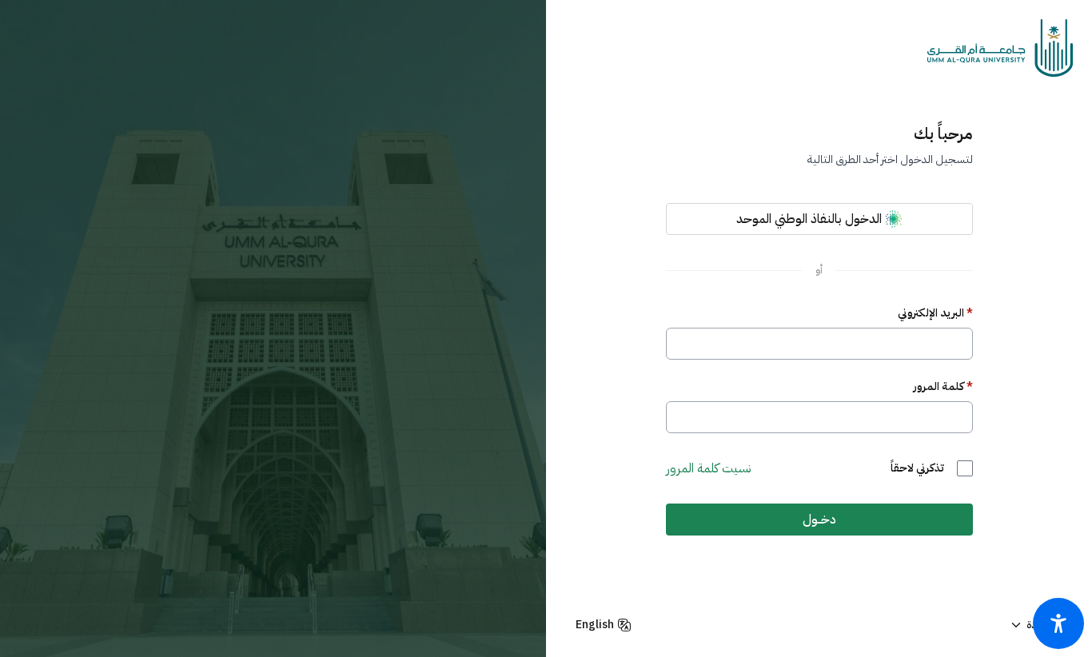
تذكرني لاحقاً (917, 468)
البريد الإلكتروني (935, 313)
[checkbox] (965, 468)
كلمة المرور (943, 387)
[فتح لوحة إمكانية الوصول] (1058, 623)
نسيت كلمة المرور (708, 468)
